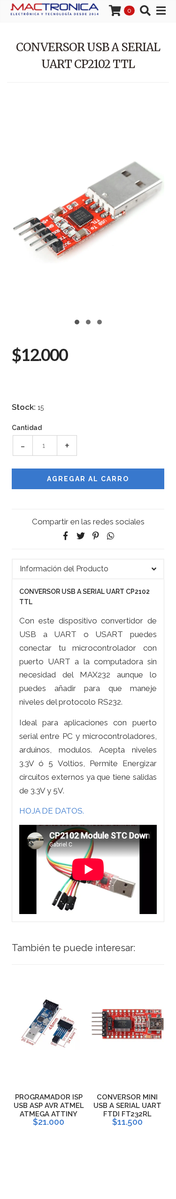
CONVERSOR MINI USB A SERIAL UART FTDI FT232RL (127, 1105)
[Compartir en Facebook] (65, 536)
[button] (77, 320)
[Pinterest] (95, 536)
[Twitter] (80, 536)
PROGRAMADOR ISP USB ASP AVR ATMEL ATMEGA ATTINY (49, 1105)
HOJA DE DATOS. (51, 810)
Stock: (24, 407)
